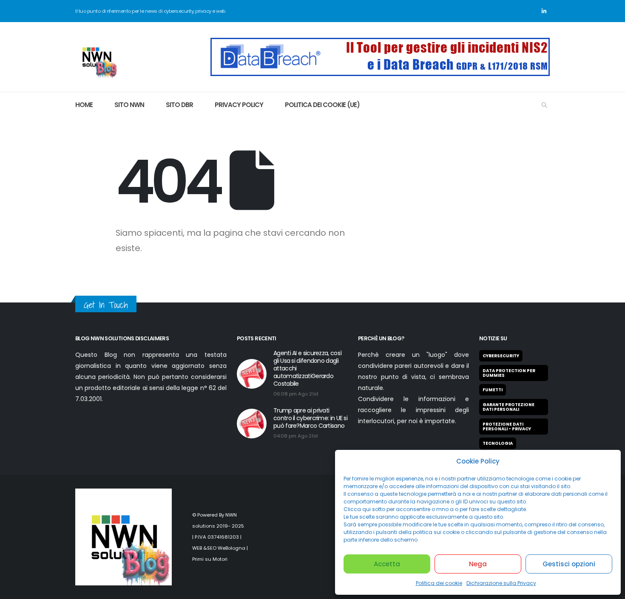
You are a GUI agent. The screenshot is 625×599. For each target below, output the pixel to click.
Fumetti (493, 390)
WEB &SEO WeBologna (218, 548)
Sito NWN (129, 104)
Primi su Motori (209, 559)
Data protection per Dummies (509, 373)
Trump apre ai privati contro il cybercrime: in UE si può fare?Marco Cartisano (310, 418)
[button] (544, 105)
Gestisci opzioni (569, 563)
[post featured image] (252, 374)
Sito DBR (179, 104)
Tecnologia (498, 443)
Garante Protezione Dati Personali (508, 407)
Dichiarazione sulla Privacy (501, 583)
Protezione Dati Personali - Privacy (507, 426)
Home (84, 104)
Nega (478, 563)
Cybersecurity (501, 356)
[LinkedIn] (544, 11)
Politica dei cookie (439, 583)
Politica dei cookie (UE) (322, 104)
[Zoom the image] (380, 43)
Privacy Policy (239, 104)
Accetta (387, 563)
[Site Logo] (96, 57)
